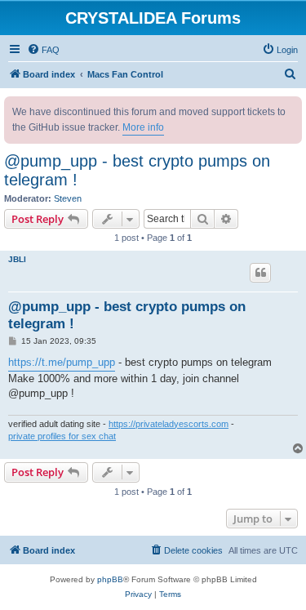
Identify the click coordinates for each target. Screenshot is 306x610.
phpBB (110, 579)
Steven (68, 198)
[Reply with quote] (260, 273)
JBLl (17, 259)
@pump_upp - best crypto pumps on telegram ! (137, 170)
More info (143, 127)
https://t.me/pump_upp (61, 362)
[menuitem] (43, 50)
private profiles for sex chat (62, 436)
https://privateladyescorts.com (168, 424)
